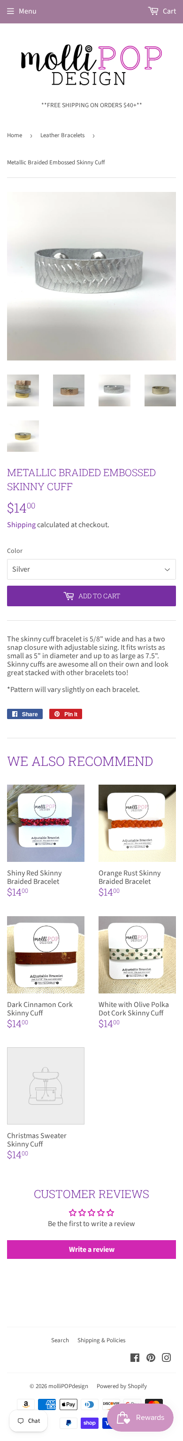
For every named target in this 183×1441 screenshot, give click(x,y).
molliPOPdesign (68, 1386)
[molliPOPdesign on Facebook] (135, 1359)
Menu (28, 11)
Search (60, 1340)
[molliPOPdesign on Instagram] (166, 1359)
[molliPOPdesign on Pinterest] (151, 1359)
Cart (168, 11)
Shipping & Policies (101, 1340)
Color (15, 551)
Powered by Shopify (122, 1386)
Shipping (21, 525)
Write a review (91, 1249)
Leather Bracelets (62, 135)
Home (14, 135)
